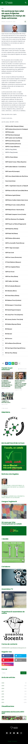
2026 (14, 683)
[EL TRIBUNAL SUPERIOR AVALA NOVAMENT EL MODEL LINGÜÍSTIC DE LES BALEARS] (7, 375)
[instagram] (21, 733)
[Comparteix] (25, 21)
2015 (14, 696)
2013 (14, 702)
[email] (17, 733)
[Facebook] (6, 363)
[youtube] (14, 733)
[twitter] (10, 733)
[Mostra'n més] (19, 363)
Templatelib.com (22, 741)
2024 (14, 688)
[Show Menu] (2, 2)
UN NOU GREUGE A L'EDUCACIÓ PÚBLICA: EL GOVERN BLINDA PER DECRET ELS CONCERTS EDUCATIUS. (20, 384)
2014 (14, 699)
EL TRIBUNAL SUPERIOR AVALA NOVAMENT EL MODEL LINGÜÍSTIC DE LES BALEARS (7, 383)
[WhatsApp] (13, 363)
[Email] (16, 363)
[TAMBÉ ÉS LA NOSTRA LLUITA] (7, 396)
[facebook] (6, 733)
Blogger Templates (12, 741)
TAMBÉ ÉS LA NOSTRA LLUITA (6, 401)
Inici (2, 8)
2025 (14, 685)
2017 (14, 691)
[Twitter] (9, 363)
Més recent (5, 408)
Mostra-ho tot (23, 368)
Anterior (24, 408)
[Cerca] (26, 2)
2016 (14, 694)
